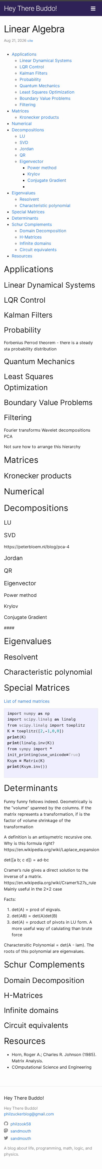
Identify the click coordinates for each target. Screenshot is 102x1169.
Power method (41, 167)
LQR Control (32, 66)
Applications (24, 54)
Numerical (22, 123)
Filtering (28, 104)
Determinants (25, 218)
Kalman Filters (33, 73)
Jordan (26, 148)
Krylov (33, 174)
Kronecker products (39, 117)
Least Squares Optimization (47, 92)
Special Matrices (28, 211)
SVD (24, 142)
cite (30, 41)
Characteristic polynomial (45, 205)
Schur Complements (32, 224)
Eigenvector (31, 161)
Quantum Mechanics (40, 85)
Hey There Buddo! (30, 8)
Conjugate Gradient (46, 180)
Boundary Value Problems (45, 98)
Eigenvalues (23, 192)
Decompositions (28, 129)
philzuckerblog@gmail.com (29, 1113)
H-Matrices (31, 237)
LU (22, 136)
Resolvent (29, 199)
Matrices (20, 110)
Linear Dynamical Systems (46, 60)
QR (22, 155)
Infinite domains (35, 243)
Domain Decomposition (43, 230)
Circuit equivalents (38, 249)
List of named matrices (26, 701)
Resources (22, 255)
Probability (30, 79)
